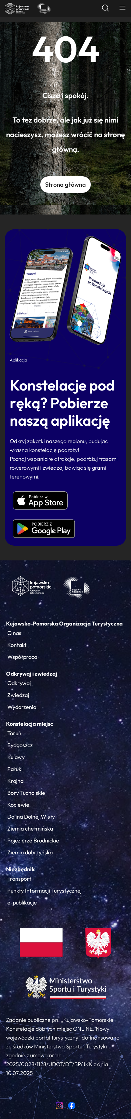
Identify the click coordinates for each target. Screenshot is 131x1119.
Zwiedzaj (18, 695)
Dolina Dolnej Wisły (31, 816)
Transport (19, 878)
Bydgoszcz (20, 745)
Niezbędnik (20, 869)
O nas (14, 633)
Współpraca (22, 656)
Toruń (14, 733)
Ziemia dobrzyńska (30, 852)
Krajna (15, 780)
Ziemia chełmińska (30, 828)
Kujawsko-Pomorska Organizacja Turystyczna (64, 623)
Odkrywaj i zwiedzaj (31, 673)
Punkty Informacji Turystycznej (44, 890)
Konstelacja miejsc (29, 723)
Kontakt (17, 644)
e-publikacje (22, 902)
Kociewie (18, 804)
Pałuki (15, 768)
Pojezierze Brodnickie (33, 840)
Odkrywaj (19, 683)
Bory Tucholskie (26, 792)
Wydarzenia (21, 706)
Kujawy (16, 757)
